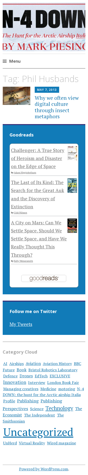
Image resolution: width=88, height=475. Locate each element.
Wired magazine (61, 443)
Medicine (48, 388)
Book (21, 370)
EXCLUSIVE (60, 376)
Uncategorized (38, 432)
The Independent (39, 415)
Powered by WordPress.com (43, 469)
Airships (16, 363)
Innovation (14, 382)
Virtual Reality (32, 443)
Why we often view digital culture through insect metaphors (57, 107)
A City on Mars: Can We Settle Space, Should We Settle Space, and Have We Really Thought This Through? (39, 239)
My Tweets (21, 324)
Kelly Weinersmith (23, 261)
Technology (59, 408)
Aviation (33, 363)
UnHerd (10, 443)
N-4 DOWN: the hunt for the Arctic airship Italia (43, 391)
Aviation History (57, 363)
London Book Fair (63, 382)
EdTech (41, 376)
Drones (26, 376)
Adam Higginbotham (25, 172)
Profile (9, 401)
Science (37, 408)
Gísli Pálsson (20, 212)
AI (5, 363)
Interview (36, 382)
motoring (66, 388)
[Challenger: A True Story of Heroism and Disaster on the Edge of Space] (72, 158)
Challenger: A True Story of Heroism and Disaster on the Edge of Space (37, 158)
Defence (10, 376)
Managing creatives (20, 388)
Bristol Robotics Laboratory (52, 370)
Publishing (28, 401)
